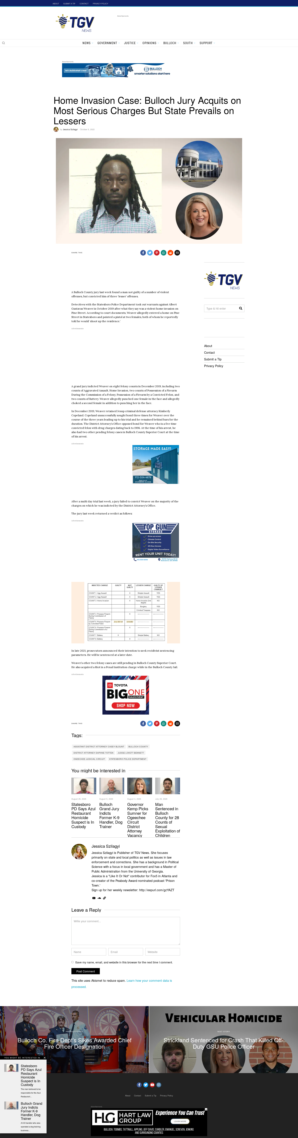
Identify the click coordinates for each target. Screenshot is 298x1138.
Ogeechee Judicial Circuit (89, 759)
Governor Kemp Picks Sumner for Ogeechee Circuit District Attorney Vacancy (137, 819)
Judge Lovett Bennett (131, 752)
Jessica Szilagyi (70, 129)
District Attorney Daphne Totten (93, 752)
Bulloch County (138, 746)
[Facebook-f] (139, 1084)
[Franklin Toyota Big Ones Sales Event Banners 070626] (125, 695)
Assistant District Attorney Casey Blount (99, 746)
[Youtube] (152, 1084)
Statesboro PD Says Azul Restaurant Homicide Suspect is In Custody (83, 815)
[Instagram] (158, 1084)
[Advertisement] (173, 25)
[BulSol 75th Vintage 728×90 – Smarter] (118, 69)
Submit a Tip (212, 359)
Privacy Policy (213, 365)
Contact (209, 352)
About (208, 345)
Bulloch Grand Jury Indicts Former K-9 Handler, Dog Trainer (110, 815)
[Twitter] (145, 1084)
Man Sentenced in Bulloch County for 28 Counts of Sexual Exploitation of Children (167, 819)
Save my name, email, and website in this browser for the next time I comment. (124, 962)
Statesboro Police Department (127, 759)
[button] (3, 42)
